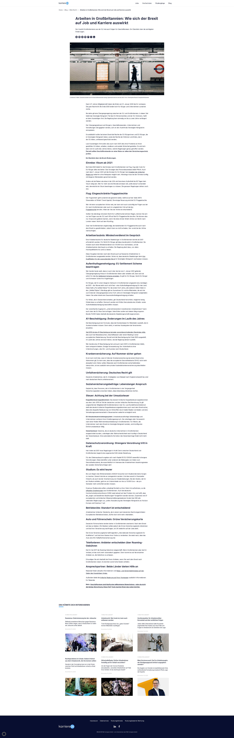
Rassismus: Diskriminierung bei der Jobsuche (80, 618)
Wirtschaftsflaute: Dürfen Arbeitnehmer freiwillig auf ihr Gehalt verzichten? (114, 661)
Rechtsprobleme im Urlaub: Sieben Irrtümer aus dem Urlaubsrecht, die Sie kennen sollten (80, 660)
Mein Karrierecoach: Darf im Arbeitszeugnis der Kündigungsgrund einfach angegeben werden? (152, 662)
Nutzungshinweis (117, 721)
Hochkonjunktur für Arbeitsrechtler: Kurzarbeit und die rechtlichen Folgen (150, 619)
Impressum (94, 721)
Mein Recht (73, 10)
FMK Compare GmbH (131, 732)
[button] (4, 734)
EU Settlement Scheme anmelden (107, 276)
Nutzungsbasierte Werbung (134, 721)
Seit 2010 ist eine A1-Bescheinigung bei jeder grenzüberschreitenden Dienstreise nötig (115, 332)
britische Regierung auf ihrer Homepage (114, 577)
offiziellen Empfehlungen (94, 491)
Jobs (137, 3)
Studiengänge (160, 3)
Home (61, 10)
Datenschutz (104, 721)
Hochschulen (147, 3)
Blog (169, 3)
